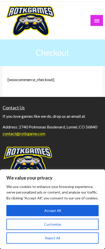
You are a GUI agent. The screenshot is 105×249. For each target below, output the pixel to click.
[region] (52, 209)
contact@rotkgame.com (24, 133)
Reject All (52, 238)
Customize (52, 224)
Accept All (52, 210)
